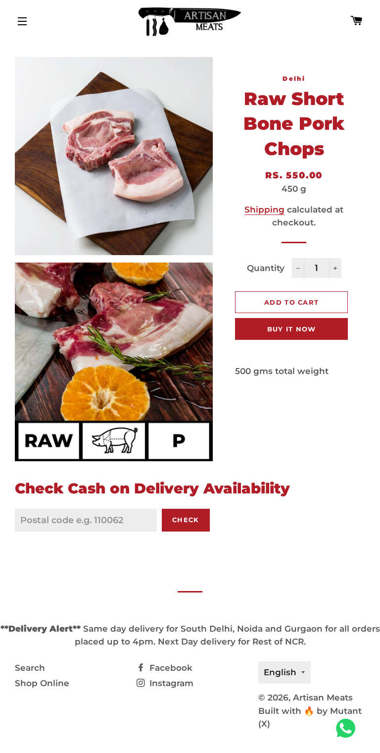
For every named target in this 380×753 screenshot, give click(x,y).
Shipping (264, 210)
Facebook (169, 668)
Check (185, 520)
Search (30, 668)
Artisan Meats (323, 697)
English (280, 672)
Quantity (266, 268)
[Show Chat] (348, 728)
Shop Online (42, 683)
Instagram (170, 683)
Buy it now (291, 329)
